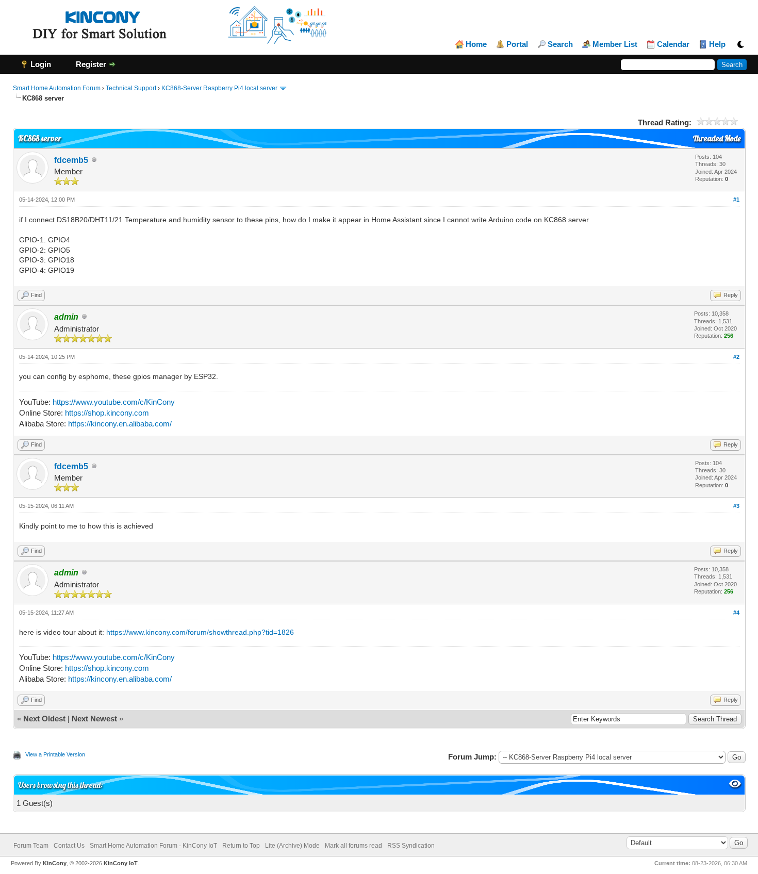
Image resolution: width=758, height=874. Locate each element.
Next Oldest (44, 718)
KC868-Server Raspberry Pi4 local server (219, 88)
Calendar (673, 44)
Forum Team (30, 845)
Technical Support (131, 88)
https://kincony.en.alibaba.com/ (120, 423)
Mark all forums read (353, 845)
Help (717, 44)
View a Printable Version (55, 754)
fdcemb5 (71, 160)
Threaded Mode (716, 138)
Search (560, 44)
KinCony (55, 863)
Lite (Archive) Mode (292, 845)
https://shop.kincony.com (107, 412)
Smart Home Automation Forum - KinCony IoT (153, 845)
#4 (736, 612)
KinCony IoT (121, 863)
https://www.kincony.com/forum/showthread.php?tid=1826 (200, 632)
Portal (517, 44)
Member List (614, 44)
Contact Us (69, 845)
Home (476, 44)
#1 (736, 199)
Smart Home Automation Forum (57, 88)
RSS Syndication (411, 845)
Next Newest (94, 718)
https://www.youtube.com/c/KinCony (114, 402)
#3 (736, 506)
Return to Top (241, 845)
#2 (736, 357)
